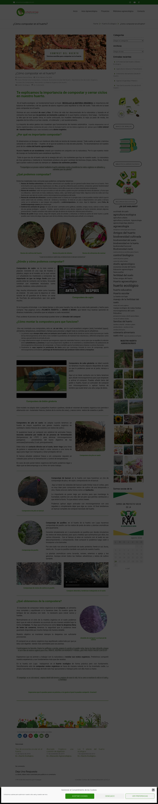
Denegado (110, 796)
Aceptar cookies (80, 796)
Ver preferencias (140, 796)
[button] (153, 790)
